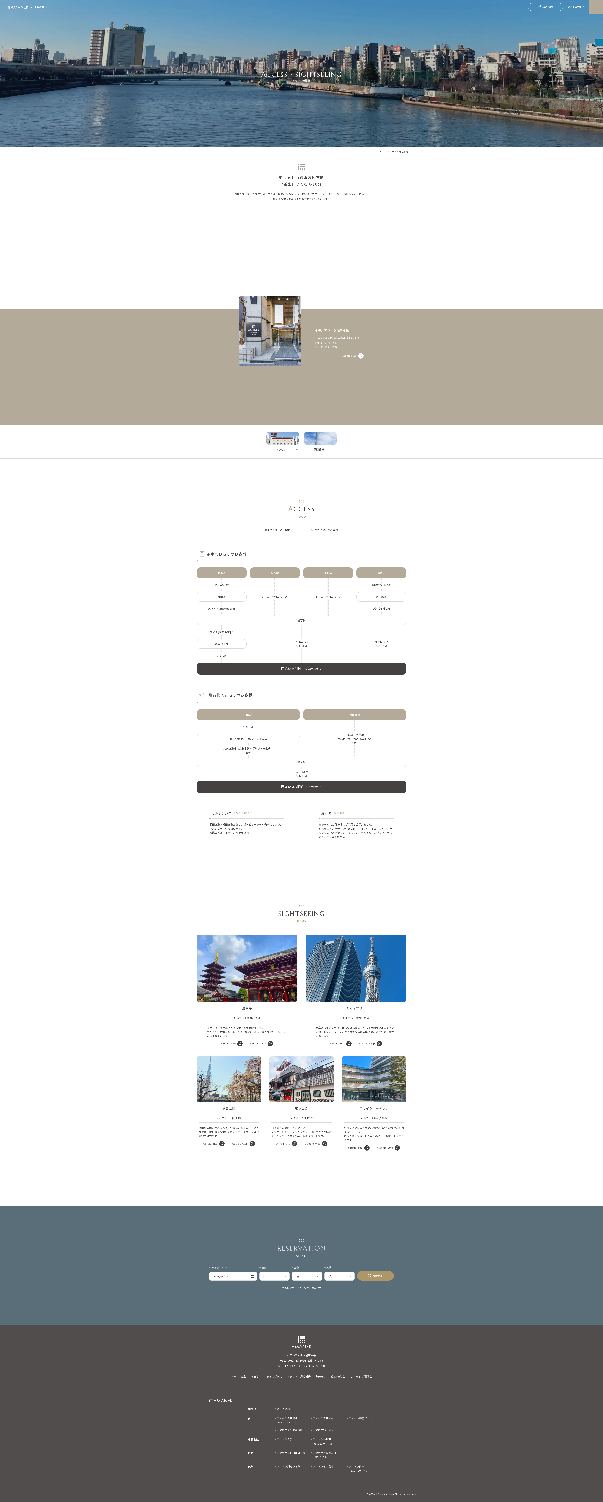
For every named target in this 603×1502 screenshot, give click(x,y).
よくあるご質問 (359, 1376)
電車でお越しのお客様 (277, 530)
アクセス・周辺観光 (299, 1376)
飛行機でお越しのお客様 (323, 530)
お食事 (255, 1376)
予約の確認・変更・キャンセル (299, 1287)
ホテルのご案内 (273, 1376)
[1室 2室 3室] (307, 1276)
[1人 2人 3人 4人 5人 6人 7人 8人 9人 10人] (339, 1276)
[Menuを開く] (596, 7)
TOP (233, 1376)
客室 (243, 1376)
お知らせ (321, 1376)
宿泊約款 (336, 1376)
